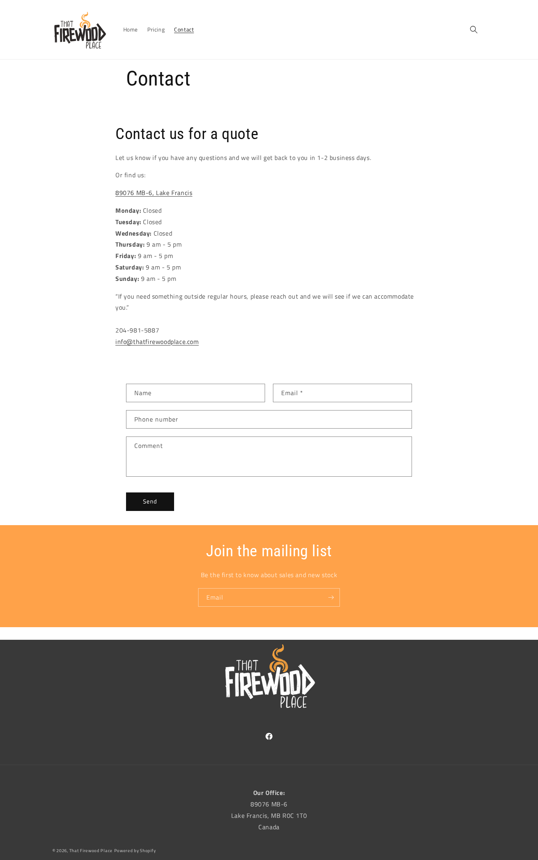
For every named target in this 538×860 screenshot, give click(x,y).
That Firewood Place (91, 850)
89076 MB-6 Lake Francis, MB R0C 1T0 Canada (269, 815)
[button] (473, 29)
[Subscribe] (330, 597)
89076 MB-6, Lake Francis (153, 192)
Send (150, 501)
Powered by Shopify (135, 850)
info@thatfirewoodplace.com (157, 341)
